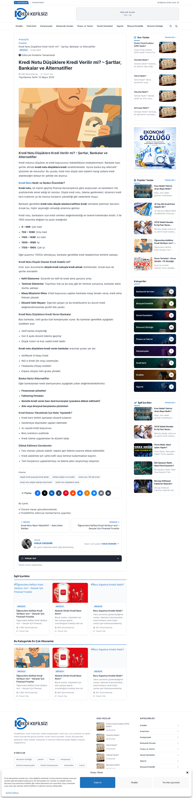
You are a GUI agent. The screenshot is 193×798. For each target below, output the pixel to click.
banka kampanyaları (25, 765)
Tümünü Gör (170, 37)
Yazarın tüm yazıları (100, 544)
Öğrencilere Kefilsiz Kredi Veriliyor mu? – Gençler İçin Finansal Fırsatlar (30, 613)
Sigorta (120, 26)
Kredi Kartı (31, 26)
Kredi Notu (25, 182)
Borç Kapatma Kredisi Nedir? (108, 610)
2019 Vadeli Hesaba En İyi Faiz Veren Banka (163, 224)
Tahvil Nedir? (37, 2)
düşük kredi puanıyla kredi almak (34, 477)
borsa (82, 765)
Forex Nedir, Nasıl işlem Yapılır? (162, 446)
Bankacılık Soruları (64, 26)
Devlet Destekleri (105, 26)
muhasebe (69, 765)
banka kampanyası (49, 765)
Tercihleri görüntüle (171, 782)
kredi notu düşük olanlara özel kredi (36, 482)
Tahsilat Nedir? (141, 92)
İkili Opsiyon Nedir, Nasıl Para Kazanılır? (164, 464)
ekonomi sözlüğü (24, 759)
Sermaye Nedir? (141, 108)
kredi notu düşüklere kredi (67, 482)
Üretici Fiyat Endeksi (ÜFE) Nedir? (144, 44)
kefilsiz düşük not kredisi (64, 477)
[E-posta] (101, 493)
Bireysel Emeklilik (135, 26)
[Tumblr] (59, 493)
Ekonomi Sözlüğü (155, 26)
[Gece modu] (176, 26)
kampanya (65, 759)
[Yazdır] (108, 493)
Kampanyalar (46, 26)
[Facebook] (37, 493)
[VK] (80, 493)
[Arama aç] (170, 26)
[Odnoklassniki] (87, 493)
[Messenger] (94, 493)
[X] (44, 493)
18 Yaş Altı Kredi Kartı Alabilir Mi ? (164, 205)
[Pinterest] (66, 493)
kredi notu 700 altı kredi (89, 477)
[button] (187, 772)
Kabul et (97, 782)
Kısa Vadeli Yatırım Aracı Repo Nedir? (163, 187)
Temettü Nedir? (141, 60)
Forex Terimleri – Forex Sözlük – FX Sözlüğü (165, 259)
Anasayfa (24, 39)
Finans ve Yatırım (85, 26)
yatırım (40, 759)
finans (52, 759)
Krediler (19, 26)
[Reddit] (73, 493)
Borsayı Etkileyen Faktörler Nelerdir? (163, 482)
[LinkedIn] (52, 493)
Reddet (134, 782)
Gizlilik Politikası (12, 793)
